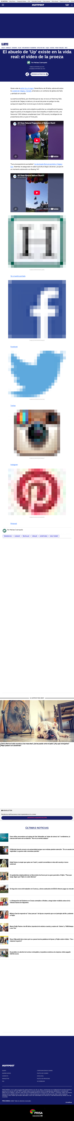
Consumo (14, 47)
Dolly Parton (12, 1)
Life (4, 44)
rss (3, 1081)
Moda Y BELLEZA (59, 47)
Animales (8, 47)
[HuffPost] (8, 1065)
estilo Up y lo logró (27, 88)
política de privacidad (43, 1078)
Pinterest (13, 524)
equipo (4, 1070)
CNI (29, 1)
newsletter (5, 1078)
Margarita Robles (21, 1)
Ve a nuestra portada (17, 276)
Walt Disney (54, 536)
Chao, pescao (46, 1)
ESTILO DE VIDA (41, 47)
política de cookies (42, 1073)
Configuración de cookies (45, 1070)
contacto (5, 1076)
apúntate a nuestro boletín (37, 818)
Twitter (13, 406)
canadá (17, 536)
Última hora (67, 5)
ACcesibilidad (41, 1081)
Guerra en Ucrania (64, 1)
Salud (3, 47)
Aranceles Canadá (36, 1)
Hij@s (47, 47)
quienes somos (6, 1073)
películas (26, 536)
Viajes (19, 47)
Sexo (66, 47)
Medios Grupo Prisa (37, 1116)
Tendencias (8, 536)
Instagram (14, 465)
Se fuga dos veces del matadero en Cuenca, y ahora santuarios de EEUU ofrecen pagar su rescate (42, 889)
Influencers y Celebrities (29, 47)
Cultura (52, 47)
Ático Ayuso (55, 1)
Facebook (14, 347)
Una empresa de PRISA (37, 1111)
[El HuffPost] (38, 5)
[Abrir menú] (3, 5)
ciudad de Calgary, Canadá (21, 91)
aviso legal (40, 1076)
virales (34, 536)
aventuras (43, 536)
